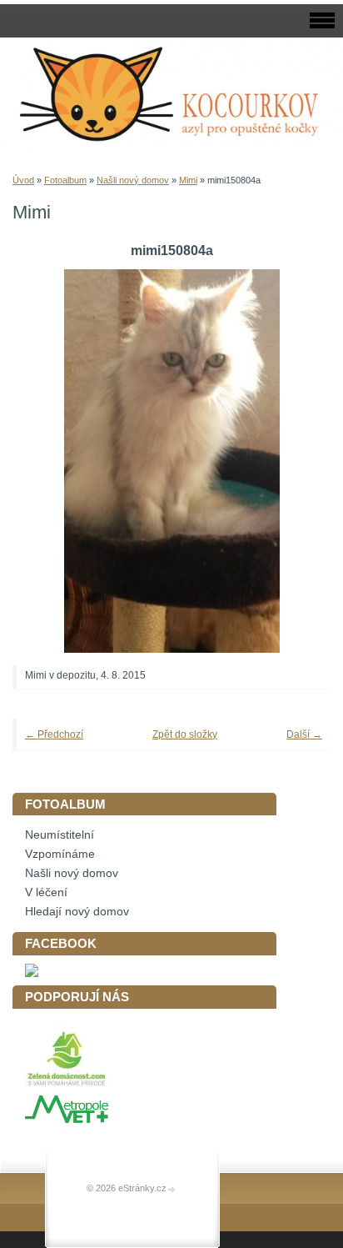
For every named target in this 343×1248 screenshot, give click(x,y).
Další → (304, 734)
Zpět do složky (184, 734)
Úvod (23, 180)
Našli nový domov (133, 180)
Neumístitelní (59, 835)
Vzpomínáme (60, 854)
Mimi (188, 180)
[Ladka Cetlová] (31, 973)
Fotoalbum (65, 180)
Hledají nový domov (77, 911)
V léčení (46, 892)
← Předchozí (54, 734)
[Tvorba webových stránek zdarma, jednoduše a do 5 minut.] (172, 1189)
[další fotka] (295, 461)
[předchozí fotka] (48, 461)
